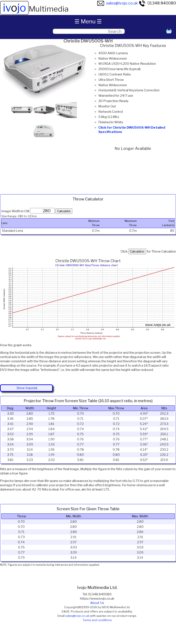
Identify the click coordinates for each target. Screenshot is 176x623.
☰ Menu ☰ (88, 21)
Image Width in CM (15, 211)
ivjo (14, 7)
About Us (97, 603)
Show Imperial (27, 388)
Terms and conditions (97, 620)
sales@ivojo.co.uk (122, 3)
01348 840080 (161, 3)
